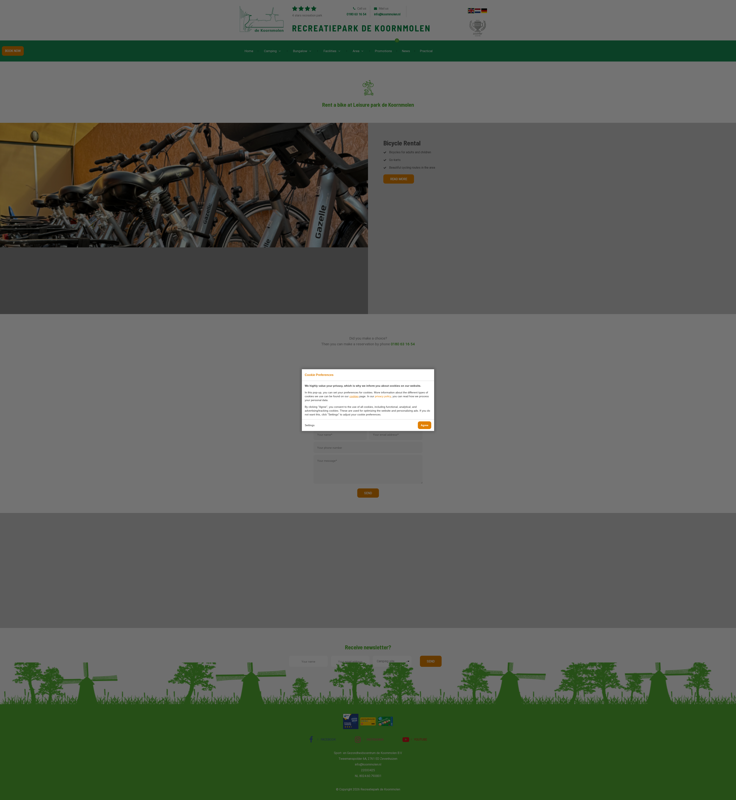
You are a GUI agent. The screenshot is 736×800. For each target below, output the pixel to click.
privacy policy (383, 396)
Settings (310, 425)
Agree (424, 425)
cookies (354, 396)
